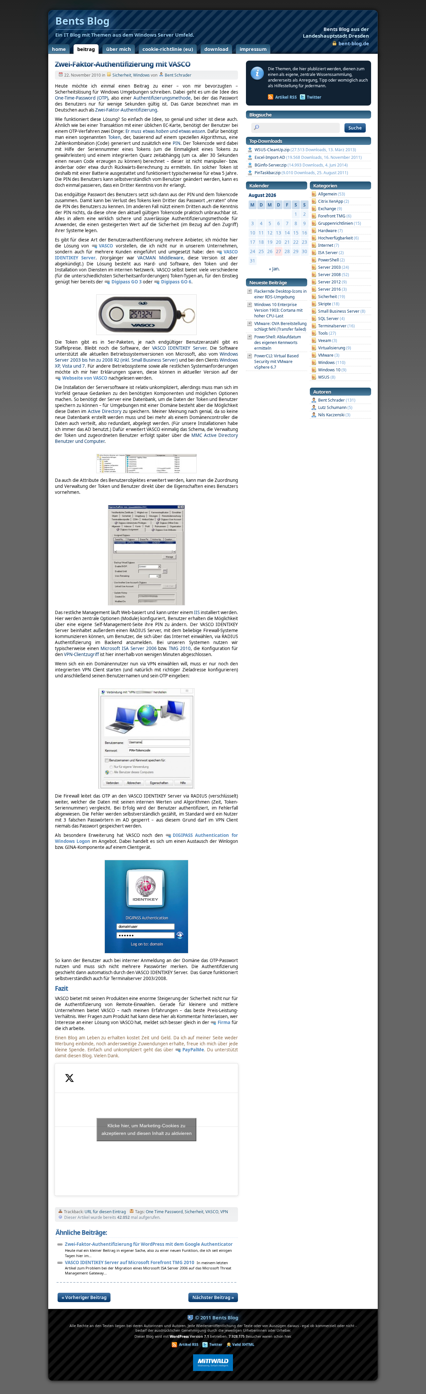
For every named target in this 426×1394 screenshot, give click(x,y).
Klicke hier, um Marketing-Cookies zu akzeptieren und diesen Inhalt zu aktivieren (147, 1129)
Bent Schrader (178, 75)
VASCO (106, 246)
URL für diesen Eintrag (105, 1212)
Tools (323, 333)
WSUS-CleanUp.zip (272, 150)
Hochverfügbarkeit (335, 238)
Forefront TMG (331, 216)
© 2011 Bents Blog (216, 1317)
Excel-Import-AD (270, 157)
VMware (325, 355)
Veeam (324, 340)
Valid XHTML (243, 1344)
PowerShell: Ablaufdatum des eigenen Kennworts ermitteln (277, 342)
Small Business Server (338, 311)
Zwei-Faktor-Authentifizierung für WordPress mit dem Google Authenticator (149, 1244)
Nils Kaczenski (331, 415)
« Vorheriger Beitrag (84, 1297)
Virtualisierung (331, 348)
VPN (224, 1212)
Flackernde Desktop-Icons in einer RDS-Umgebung (280, 294)
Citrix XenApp (330, 201)
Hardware (327, 230)
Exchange (327, 208)
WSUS (323, 377)
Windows (141, 75)
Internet (325, 245)
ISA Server (328, 252)
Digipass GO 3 (126, 282)
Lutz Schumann (332, 407)
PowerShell (328, 260)
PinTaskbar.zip (268, 172)
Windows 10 (329, 370)
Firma (224, 1022)
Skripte (324, 304)
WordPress (179, 1336)
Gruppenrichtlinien (335, 223)
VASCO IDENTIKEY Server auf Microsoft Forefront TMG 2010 (129, 1262)
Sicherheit (121, 75)
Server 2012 (329, 282)
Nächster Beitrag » (213, 1297)
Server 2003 (329, 267)
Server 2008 (329, 274)
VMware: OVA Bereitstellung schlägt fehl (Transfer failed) (280, 326)
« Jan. (274, 269)
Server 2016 (329, 289)
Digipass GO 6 (176, 282)
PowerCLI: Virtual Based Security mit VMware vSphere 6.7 (276, 361)
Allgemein (327, 194)
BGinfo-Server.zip (271, 165)
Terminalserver (332, 326)
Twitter (314, 97)
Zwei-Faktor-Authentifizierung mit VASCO (122, 64)
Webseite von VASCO (84, 378)
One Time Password (164, 1212)
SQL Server (328, 318)
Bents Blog (336, 32)
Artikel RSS (286, 97)
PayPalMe (193, 1050)
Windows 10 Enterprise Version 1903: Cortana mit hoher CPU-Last (278, 310)
